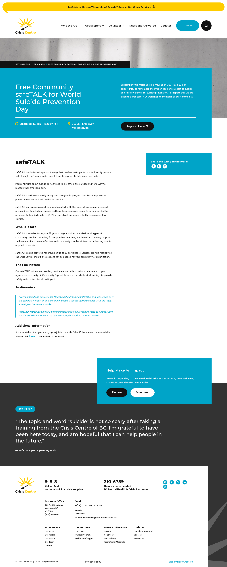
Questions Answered (142, 25)
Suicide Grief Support (85, 538)
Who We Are (69, 25)
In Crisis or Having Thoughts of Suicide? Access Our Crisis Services (109, 7)
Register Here (136, 126)
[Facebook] (153, 166)
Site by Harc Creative (181, 561)
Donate (188, 25)
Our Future (50, 538)
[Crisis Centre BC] (25, 32)
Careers (48, 545)
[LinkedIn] (159, 166)
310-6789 (114, 481)
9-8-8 (51, 481)
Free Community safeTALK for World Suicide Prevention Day (83, 64)
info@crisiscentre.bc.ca (88, 505)
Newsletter (139, 538)
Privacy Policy (93, 561)
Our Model (50, 535)
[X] (165, 166)
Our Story (49, 531)
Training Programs (83, 535)
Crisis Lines (79, 531)
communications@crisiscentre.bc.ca (96, 517)
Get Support (93, 25)
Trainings (39, 64)
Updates (166, 25)
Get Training (110, 538)
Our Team (49, 542)
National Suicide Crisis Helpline (64, 489)
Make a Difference (115, 527)
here (32, 336)
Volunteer (115, 25)
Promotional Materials (114, 542)
